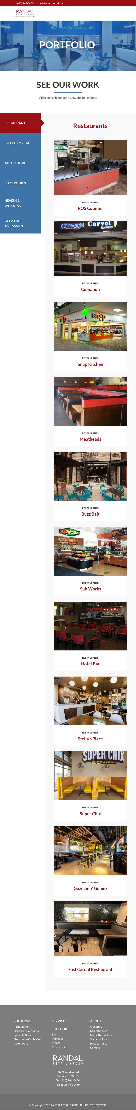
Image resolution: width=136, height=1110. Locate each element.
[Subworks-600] (90, 574)
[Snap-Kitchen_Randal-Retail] (90, 349)
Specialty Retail (23, 1035)
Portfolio (57, 1038)
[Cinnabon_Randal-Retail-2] (90, 274)
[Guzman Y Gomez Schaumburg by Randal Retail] (90, 874)
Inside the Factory (101, 1035)
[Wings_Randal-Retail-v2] (90, 194)
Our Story (96, 1026)
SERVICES (59, 1021)
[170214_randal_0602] (90, 724)
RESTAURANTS (16, 123)
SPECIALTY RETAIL (18, 143)
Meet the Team (99, 1030)
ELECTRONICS (15, 183)
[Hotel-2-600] (90, 649)
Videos (56, 1042)
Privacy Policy (98, 1043)
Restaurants (21, 1026)
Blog (54, 1034)
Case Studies (59, 1047)
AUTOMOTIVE (15, 163)
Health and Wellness (26, 1030)
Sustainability (98, 1039)
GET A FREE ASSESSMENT (15, 223)
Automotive (21, 1043)
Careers (95, 1047)
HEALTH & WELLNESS (13, 203)
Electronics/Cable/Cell (27, 1039)
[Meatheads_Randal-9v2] (90, 424)
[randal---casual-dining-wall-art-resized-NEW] (90, 955)
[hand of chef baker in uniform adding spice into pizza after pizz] (90, 499)
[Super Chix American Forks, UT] (90, 799)
